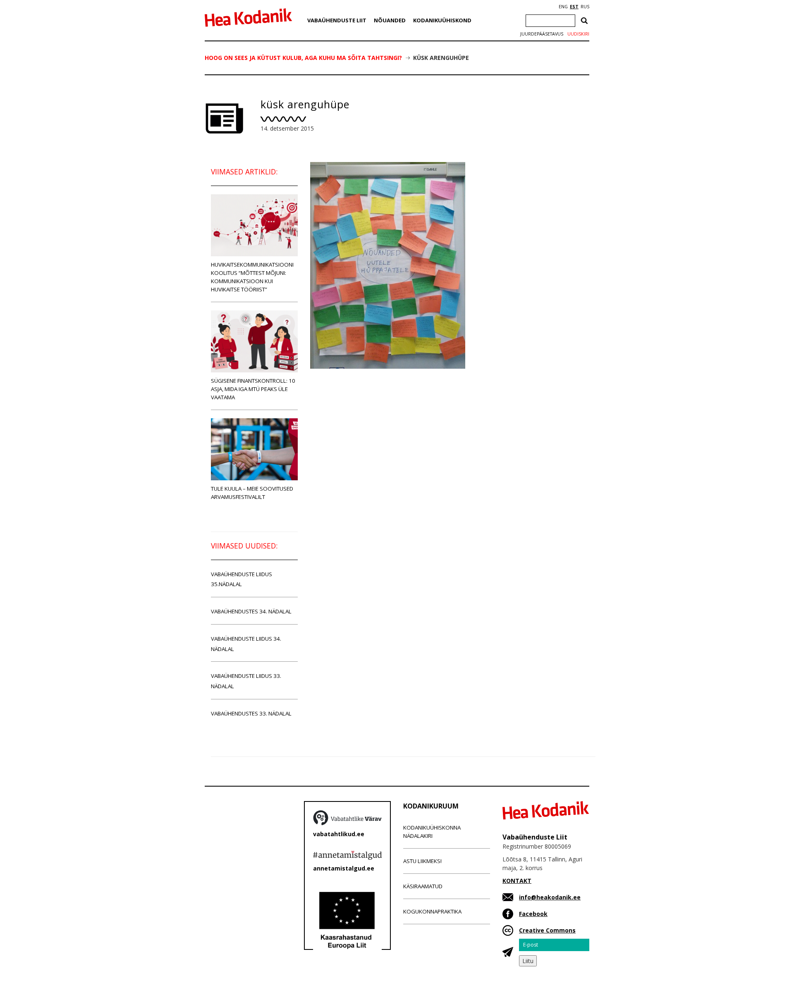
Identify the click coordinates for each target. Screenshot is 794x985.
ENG (563, 7)
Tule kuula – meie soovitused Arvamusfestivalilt (252, 493)
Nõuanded (390, 20)
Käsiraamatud (422, 886)
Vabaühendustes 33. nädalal (251, 713)
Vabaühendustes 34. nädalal (251, 611)
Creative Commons (547, 930)
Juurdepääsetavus (541, 34)
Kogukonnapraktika (432, 911)
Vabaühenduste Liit (336, 20)
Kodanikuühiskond (442, 20)
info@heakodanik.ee (550, 897)
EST (574, 7)
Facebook (533, 914)
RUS (585, 7)
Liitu (527, 961)
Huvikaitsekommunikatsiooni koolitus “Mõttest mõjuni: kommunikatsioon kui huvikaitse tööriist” (252, 277)
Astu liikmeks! (422, 861)
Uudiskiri (578, 34)
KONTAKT (516, 881)
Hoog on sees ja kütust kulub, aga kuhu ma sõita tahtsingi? (303, 58)
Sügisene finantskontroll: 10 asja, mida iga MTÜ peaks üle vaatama (253, 389)
